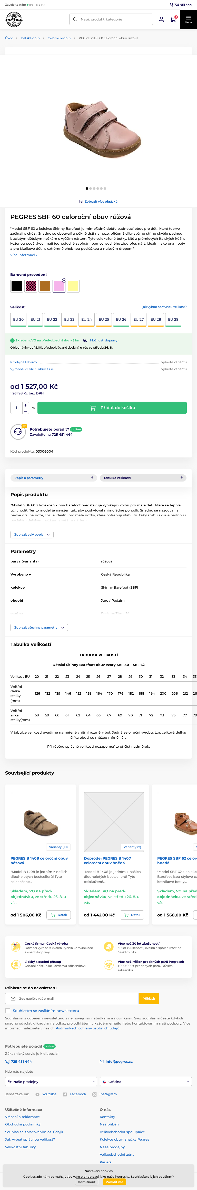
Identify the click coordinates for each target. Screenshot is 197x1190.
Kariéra (106, 1162)
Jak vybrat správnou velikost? (30, 1139)
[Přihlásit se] (161, 19)
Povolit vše (114, 1182)
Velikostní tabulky (20, 1147)
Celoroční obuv (59, 38)
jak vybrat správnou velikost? (164, 307)
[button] (188, 19)
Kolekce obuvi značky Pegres (124, 1139)
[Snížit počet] (26, 411)
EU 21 (35, 319)
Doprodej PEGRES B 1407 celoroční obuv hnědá (107, 860)
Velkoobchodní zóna (117, 1154)
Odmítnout (86, 1182)
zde (39, 1176)
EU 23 (69, 319)
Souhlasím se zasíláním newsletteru (46, 1010)
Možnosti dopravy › (104, 340)
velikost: (18, 307)
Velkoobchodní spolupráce (122, 1132)
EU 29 (173, 319)
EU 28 (156, 319)
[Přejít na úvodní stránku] (14, 19)
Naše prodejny (112, 1147)
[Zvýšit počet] (26, 405)
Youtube (49, 1094)
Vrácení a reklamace (22, 1117)
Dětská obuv (30, 38)
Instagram (108, 1094)
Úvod (9, 38)
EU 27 (138, 319)
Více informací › (23, 255)
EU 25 (104, 319)
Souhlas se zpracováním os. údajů (34, 1132)
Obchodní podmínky (23, 1124)
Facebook (78, 1094)
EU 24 (86, 319)
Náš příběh (109, 1124)
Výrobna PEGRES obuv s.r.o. (32, 369)
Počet (17, 408)
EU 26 (121, 319)
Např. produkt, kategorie (101, 19)
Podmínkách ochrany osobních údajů (88, 1028)
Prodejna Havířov (23, 362)
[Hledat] (75, 19)
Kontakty (107, 1117)
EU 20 (18, 319)
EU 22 (52, 319)
